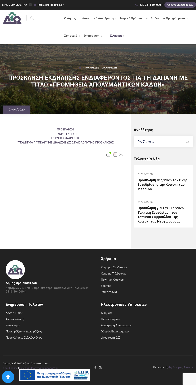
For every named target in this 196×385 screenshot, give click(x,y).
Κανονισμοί (13, 325)
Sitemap (106, 286)
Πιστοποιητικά (110, 319)
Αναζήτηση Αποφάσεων (116, 325)
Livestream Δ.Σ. (110, 337)
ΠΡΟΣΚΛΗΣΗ (65, 129)
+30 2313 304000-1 (151, 4)
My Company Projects (181, 367)
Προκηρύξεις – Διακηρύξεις (100, 68)
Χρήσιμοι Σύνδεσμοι (114, 267)
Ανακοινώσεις (15, 319)
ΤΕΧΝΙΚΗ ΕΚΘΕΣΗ (65, 134)
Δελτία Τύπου (14, 313)
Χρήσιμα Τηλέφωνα (113, 273)
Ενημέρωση (91, 35)
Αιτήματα (107, 313)
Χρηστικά (70, 35)
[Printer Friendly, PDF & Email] (115, 154)
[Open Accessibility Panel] (8, 377)
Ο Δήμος (70, 18)
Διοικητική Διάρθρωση (98, 18)
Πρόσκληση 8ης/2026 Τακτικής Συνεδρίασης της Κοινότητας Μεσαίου (162, 184)
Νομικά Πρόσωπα (132, 18)
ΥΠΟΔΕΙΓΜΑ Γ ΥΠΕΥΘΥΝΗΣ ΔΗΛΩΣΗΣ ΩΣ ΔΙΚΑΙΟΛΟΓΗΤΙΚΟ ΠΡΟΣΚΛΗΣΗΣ (65, 142)
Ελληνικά (115, 35)
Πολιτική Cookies (112, 279)
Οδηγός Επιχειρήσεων (180, 4)
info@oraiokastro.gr (51, 4)
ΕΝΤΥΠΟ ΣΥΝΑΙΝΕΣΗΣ (65, 138)
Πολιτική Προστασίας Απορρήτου (38, 368)
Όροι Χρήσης (10, 368)
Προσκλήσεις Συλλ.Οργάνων (24, 337)
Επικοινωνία (109, 292)
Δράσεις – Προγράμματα (168, 18)
